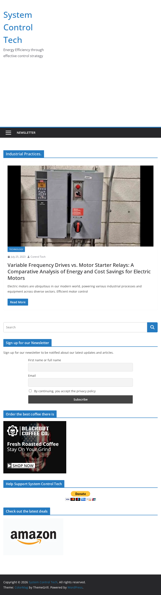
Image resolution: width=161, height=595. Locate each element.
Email (32, 376)
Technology (16, 249)
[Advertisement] (80, 95)
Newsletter (26, 133)
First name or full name (44, 360)
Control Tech (38, 256)
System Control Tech (18, 27)
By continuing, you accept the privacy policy (64, 391)
